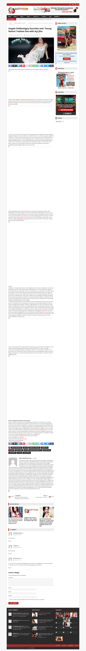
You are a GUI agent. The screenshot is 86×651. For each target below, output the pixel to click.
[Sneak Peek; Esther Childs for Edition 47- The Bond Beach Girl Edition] (34, 621)
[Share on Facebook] (10, 66)
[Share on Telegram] (43, 66)
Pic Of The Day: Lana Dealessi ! (44, 613)
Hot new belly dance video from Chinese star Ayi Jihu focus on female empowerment (15, 521)
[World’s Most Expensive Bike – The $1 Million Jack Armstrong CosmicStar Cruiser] (34, 635)
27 (45, 629)
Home (9, 16)
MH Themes (32, 648)
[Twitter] (73, 4)
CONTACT (44, 16)
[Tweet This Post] (14, 66)
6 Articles (35, 458)
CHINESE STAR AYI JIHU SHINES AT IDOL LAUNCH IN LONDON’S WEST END (30, 519)
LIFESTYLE (35, 16)
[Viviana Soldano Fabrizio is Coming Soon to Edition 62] (34, 628)
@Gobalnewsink (17, 441)
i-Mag (15, 16)
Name (9, 587)
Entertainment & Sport (29, 35)
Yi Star (19, 452)
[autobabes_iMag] (10, 628)
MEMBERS (56, 16)
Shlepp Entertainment (44, 312)
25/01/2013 (41, 637)
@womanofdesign (13, 102)
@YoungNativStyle (19, 69)
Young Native (32, 134)
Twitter (64, 645)
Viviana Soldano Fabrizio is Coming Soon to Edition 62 (45, 627)
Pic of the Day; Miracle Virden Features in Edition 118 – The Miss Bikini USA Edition (21, 628)
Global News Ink (20, 35)
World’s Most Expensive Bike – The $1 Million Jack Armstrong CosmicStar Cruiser (46, 634)
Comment (10, 577)
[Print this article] (31, 66)
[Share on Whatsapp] (35, 66)
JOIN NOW (66, 58)
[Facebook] (70, 4)
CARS (28, 16)
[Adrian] (10, 635)
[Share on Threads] (52, 66)
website (36, 435)
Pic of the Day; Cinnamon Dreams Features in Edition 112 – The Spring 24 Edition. (21, 615)
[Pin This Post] (23, 66)
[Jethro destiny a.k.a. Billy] (10, 615)
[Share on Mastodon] (39, 66)
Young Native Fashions (25, 435)
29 (45, 614)
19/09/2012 (12, 35)
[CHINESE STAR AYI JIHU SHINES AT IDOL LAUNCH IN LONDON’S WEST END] (31, 511)
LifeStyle (36, 35)
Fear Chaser (27, 212)
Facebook (21, 437)
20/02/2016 (41, 629)
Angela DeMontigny (29, 99)
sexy (26, 450)
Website (10, 595)
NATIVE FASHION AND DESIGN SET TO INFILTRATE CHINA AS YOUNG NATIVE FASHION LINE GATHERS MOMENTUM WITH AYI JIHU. (47, 522)
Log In (76, 645)
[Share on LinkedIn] (19, 66)
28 (45, 622)
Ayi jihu (25, 447)
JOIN (50, 16)
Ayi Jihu (16, 104)
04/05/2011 (41, 614)
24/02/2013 (41, 622)
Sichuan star (47, 450)
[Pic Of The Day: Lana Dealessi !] (34, 615)
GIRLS (21, 16)
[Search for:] (71, 19)
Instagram (70, 645)
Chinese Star (45, 447)
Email (9, 591)
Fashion (11, 450)
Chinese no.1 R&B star (34, 447)
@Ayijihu (21, 440)
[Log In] (78, 4)
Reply (11, 541)
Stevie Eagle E (12, 452)
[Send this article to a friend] (27, 66)
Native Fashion (19, 450)
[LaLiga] (10, 622)
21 (45, 637)
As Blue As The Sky (24, 217)
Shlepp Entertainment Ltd (35, 450)
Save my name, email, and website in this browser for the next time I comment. (27, 599)
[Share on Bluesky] (47, 66)
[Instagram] (75, 4)
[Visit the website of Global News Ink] (9, 491)
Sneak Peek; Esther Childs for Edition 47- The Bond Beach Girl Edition (45, 620)
